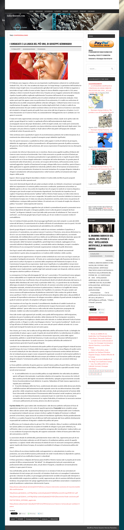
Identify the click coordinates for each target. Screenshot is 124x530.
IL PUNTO (58, 11)
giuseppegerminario (29, 49)
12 (93, 374)
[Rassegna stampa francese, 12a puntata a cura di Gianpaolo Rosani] (105, 147)
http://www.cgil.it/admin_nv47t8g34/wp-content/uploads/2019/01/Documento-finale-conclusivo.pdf (44, 496)
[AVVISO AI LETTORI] (99, 164)
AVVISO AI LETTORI (97, 149)
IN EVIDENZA (49, 11)
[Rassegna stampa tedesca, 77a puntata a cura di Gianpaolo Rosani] (104, 184)
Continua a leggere (98, 318)
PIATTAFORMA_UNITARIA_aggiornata (23, 500)
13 (97, 374)
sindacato (45, 519)
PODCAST (83, 11)
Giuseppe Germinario (32, 519)
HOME (31, 11)
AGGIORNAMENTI (95, 84)
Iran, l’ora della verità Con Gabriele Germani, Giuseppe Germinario (98, 366)
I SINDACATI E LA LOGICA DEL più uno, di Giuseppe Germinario (41, 44)
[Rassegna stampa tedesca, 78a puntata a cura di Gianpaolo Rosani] (105, 127)
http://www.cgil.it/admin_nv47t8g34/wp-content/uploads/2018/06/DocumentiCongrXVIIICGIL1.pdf (44, 493)
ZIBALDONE (39, 11)
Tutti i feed (107, 208)
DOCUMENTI (74, 11)
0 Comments (41, 49)
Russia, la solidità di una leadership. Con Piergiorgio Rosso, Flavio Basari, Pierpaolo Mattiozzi (100, 336)
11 (90, 374)
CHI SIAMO (91, 11)
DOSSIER (65, 11)
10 (112, 371)
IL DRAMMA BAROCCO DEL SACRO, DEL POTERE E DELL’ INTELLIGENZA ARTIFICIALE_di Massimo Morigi (101, 242)
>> (100, 374)
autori (13, 519)
